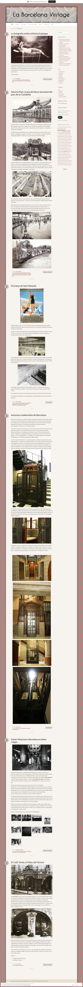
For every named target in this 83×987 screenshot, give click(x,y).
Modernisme (46, 24)
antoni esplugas (18, 79)
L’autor (52, 24)
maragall (70, 149)
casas (63, 134)
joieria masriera (69, 145)
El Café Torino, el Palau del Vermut (27, 862)
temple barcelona (66, 163)
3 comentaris (48, 727)
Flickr (45, 798)
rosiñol (63, 160)
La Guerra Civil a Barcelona (64, 43)
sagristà (65, 160)
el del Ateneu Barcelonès (45, 509)
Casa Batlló (13, 512)
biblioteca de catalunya (66, 133)
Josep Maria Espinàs (30, 787)
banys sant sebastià (19, 403)
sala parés (67, 160)
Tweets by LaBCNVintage (62, 103)
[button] (16, 818)
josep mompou (64, 146)
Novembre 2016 (62, 71)
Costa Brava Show (41, 799)
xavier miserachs (22, 852)
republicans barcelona (66, 158)
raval (62, 158)
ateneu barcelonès (22, 728)
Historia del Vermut (18, 960)
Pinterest (33, 426)
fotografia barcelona (23, 851)
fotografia (27, 79)
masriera (59, 151)
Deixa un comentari (47, 79)
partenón (70, 155)
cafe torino (21, 965)
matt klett (61, 151)
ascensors (17, 728)
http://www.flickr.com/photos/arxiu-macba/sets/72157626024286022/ (25, 812)
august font (59, 128)
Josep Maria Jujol (19, 510)
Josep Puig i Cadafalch (28, 943)
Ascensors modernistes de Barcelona (28, 415)
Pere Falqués (19, 943)
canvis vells (61, 134)
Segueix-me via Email (62, 107)
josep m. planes (60, 146)
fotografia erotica (15, 80)
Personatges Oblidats (32, 24)
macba (17, 852)
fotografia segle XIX (67, 139)
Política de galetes (27, 984)
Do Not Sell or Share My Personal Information (39, 981)
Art (59, 89)
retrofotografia (60, 160)
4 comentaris (48, 402)
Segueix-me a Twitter (62, 101)
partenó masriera (66, 155)
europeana (60, 136)
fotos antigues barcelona (21, 405)
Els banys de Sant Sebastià (23, 285)
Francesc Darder (60, 142)
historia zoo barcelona (61, 145)
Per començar (52, 1)
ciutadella (66, 134)
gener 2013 (61, 77)
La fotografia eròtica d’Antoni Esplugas (29, 33)
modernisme (14, 729)
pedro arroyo (65, 157)
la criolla (61, 148)
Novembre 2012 (62, 78)
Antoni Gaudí (47, 510)
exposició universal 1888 (65, 136)
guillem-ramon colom (67, 143)
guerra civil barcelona (61, 143)
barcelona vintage (66, 132)
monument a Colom (20, 446)
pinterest (68, 157)
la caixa (59, 148)
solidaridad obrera (61, 161)
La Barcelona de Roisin (23, 325)
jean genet (65, 145)
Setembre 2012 (61, 80)
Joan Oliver (43, 787)
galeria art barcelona (65, 142)
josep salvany (68, 146)
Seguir (60, 117)
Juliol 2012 (61, 81)
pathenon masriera (60, 157)
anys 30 (66, 124)
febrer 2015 (61, 73)
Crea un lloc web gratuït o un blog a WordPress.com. (20, 981)
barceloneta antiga (18, 404)
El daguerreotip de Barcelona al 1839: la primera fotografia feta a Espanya (64, 41)
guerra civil (70, 142)
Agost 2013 (61, 74)
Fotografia (17, 24)
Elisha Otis (43, 432)
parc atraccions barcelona (20, 273)
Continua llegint (15, 74)
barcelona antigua (22, 272)
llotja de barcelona (65, 148)
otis (18, 729)
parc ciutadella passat (64, 154)
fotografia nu (21, 80)
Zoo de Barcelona (69, 164)
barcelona (23, 79)
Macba (12, 799)
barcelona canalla (60, 131)
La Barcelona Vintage (41, 15)
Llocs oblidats (23, 24)
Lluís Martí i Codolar (64, 149)
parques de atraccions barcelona (21, 274)
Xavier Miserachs (48, 777)
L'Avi (71, 146)
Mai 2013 (60, 76)
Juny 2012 (61, 83)
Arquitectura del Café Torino (19, 958)
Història (40, 24)
